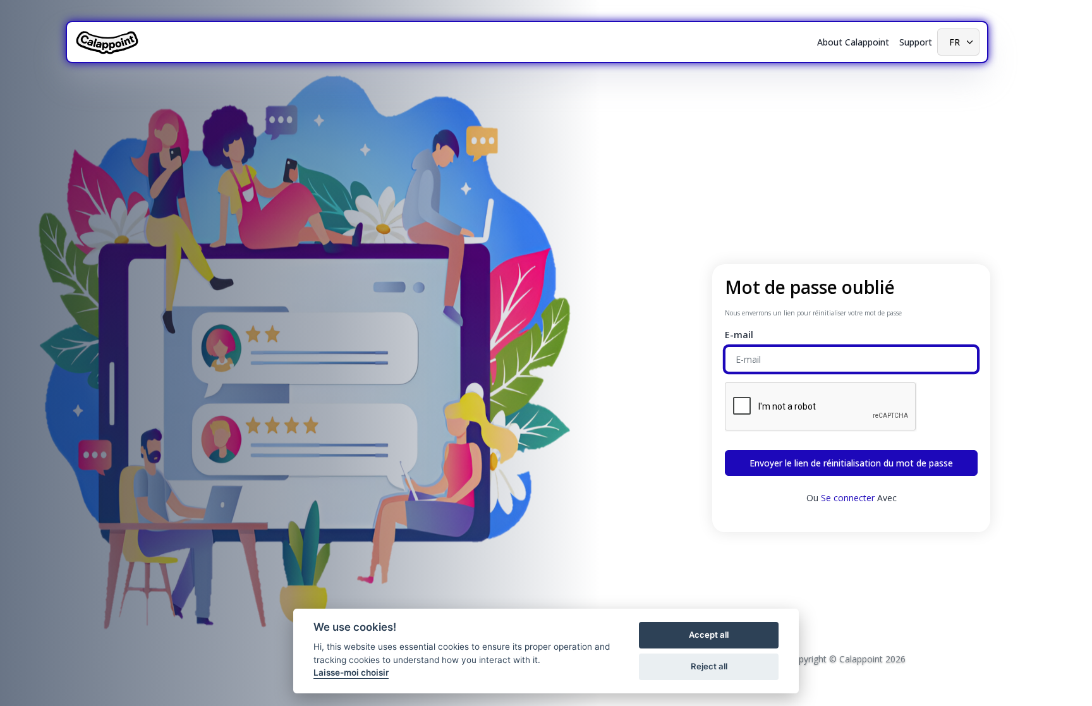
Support (915, 42)
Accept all (709, 635)
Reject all (709, 666)
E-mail (739, 335)
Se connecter (848, 498)
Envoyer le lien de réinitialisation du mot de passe (851, 463)
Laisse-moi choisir (351, 672)
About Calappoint (853, 42)
